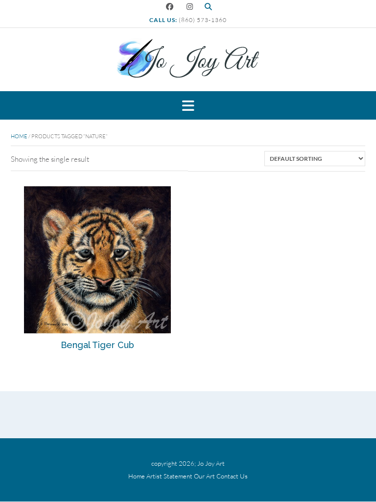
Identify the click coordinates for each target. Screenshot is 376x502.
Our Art (204, 476)
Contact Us (232, 476)
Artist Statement (169, 476)
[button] (188, 105)
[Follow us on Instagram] (189, 6)
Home (19, 136)
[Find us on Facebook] (170, 6)
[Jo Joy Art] (188, 59)
